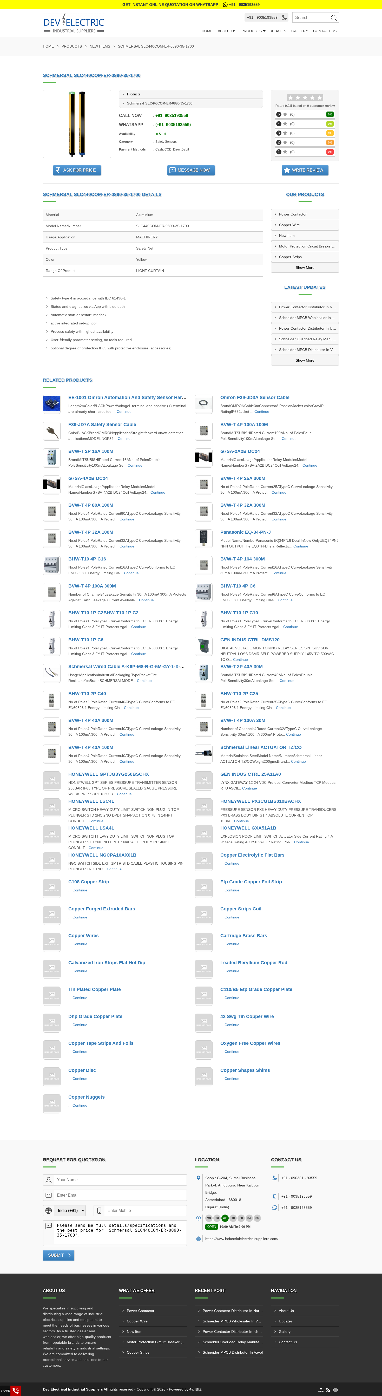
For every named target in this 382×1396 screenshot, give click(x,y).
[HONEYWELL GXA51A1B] (203, 834)
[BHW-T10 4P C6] (203, 592)
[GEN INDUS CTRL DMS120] (203, 646)
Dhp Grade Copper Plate (95, 1016)
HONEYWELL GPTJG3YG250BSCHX (108, 774)
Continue (124, 411)
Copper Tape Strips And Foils (101, 1043)
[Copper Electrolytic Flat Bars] (203, 861)
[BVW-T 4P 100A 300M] (51, 592)
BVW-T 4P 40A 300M (90, 720)
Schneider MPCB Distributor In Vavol (309, 350)
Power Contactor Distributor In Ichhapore (309, 328)
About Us (227, 31)
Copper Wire (289, 225)
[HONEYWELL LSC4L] (51, 808)
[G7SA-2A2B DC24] (203, 458)
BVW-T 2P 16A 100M (90, 451)
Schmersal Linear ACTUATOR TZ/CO (261, 747)
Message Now (194, 170)
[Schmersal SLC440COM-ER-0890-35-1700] (77, 124)
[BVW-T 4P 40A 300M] (51, 727)
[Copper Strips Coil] (203, 915)
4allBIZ (195, 1389)
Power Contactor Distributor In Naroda (309, 307)
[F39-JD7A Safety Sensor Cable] (51, 431)
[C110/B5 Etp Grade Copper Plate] (203, 996)
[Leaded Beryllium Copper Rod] (203, 969)
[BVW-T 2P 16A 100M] (51, 458)
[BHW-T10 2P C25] (203, 700)
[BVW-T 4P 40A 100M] (51, 754)
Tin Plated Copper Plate (94, 989)
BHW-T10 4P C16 (87, 559)
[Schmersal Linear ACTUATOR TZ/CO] (203, 754)
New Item (287, 235)
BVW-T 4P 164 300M (242, 559)
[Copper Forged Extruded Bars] (51, 915)
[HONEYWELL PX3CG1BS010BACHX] (203, 808)
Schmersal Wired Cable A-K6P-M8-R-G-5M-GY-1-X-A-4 (128, 666)
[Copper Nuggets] (51, 1103)
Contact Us (325, 31)
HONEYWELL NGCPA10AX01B (102, 855)
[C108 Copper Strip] (51, 888)
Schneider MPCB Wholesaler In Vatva (309, 318)
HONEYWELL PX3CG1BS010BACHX (260, 801)
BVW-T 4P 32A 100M (90, 532)
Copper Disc (82, 1070)
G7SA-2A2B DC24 (240, 451)
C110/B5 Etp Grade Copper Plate (256, 989)
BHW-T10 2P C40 (87, 693)
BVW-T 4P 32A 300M (242, 505)
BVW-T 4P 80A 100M (90, 505)
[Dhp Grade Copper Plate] (51, 1023)
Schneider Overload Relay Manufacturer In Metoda (309, 339)
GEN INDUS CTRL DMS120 (250, 639)
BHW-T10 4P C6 (237, 586)
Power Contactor (293, 214)
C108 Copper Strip (88, 881)
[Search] (333, 17)
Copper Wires (83, 935)
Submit (56, 1255)
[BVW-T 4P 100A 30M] (203, 727)
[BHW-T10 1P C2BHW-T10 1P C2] (51, 619)
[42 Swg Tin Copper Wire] (203, 1023)
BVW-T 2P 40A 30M (241, 666)
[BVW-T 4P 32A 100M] (51, 539)
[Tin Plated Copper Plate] (51, 996)
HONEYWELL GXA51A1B (248, 828)
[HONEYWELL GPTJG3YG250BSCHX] (51, 781)
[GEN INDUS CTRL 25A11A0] (203, 781)
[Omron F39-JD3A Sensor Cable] (203, 404)
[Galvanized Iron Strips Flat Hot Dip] (51, 969)
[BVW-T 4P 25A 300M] (203, 485)
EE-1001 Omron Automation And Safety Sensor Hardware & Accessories (148, 397)
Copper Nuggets (86, 1097)
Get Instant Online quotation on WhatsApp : (191, 4)
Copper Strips (290, 257)
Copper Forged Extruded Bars (101, 908)
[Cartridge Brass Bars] (203, 942)
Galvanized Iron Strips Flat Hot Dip (106, 962)
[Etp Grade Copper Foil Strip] (203, 888)
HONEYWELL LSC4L (91, 801)
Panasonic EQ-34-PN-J (245, 532)
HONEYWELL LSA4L (91, 828)
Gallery (299, 31)
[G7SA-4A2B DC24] (51, 485)
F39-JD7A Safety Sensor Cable (102, 424)
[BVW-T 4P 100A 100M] (203, 431)
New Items (100, 46)
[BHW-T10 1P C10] (203, 619)
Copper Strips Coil (240, 908)
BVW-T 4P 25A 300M (242, 478)
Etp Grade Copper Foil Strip (251, 881)
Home (207, 31)
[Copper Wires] (51, 942)
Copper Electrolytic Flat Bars (252, 855)
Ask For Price (79, 170)
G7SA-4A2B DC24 (88, 478)
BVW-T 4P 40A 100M (90, 747)
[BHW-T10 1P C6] (51, 646)
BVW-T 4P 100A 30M (242, 720)
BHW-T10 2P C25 (239, 693)
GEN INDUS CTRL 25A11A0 (250, 774)
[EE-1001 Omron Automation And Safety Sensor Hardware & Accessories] (51, 404)
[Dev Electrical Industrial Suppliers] (121, 23)
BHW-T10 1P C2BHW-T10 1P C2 (103, 612)
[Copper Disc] (51, 1077)
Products (251, 31)
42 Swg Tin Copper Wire (247, 1016)
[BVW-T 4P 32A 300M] (203, 512)
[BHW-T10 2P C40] (51, 700)
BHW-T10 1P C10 (239, 612)
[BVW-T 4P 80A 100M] (51, 512)
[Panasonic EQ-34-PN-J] (203, 539)
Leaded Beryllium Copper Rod (253, 962)
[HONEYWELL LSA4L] (51, 834)
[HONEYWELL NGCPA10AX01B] (51, 861)
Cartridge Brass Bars (243, 935)
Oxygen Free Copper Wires (250, 1043)
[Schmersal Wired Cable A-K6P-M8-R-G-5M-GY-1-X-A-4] (51, 673)
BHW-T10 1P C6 (85, 639)
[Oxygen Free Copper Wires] (203, 1050)
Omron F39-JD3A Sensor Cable (254, 397)
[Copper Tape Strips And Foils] (51, 1050)
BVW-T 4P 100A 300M (92, 586)
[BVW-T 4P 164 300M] (203, 565)
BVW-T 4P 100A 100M (244, 424)
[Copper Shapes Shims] (203, 1077)
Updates (277, 31)
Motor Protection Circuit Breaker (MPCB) (309, 246)
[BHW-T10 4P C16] (51, 565)
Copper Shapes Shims (245, 1070)
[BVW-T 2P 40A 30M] (203, 673)
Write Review (307, 170)
